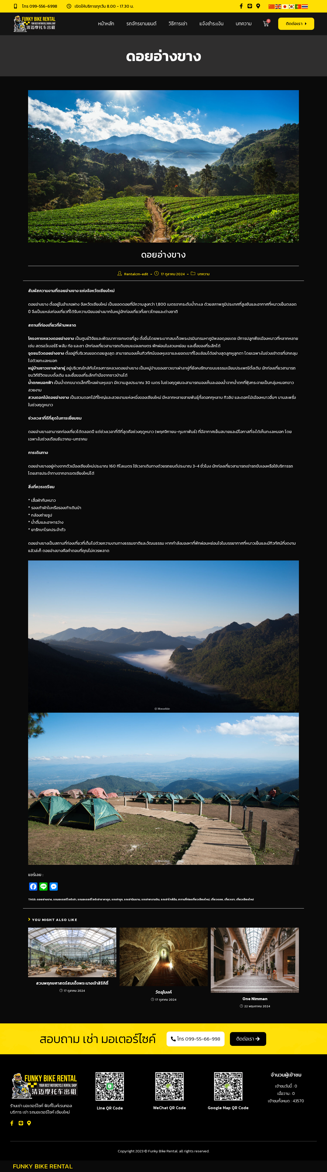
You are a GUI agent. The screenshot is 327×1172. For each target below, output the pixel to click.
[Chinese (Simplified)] (271, 6)
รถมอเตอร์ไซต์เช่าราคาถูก (93, 899)
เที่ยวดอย (217, 899)
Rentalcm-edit (136, 274)
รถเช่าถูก (117, 899)
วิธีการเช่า (178, 23)
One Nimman (254, 998)
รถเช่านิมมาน (132, 899)
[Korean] (291, 6)
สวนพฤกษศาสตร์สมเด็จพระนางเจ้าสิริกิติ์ (72, 983)
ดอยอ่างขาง (44, 899)
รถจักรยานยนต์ (141, 23)
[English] (278, 6)
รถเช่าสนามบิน (150, 899)
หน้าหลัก (106, 23)
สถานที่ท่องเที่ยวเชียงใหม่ (193, 899)
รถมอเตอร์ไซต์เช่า (64, 899)
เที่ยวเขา (229, 899)
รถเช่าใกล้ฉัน (169, 899)
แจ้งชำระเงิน (212, 23)
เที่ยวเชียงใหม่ (245, 899)
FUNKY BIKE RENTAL (43, 1166)
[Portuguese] (298, 6)
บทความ (244, 23)
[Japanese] (285, 6)
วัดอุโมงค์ (163, 992)
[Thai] (305, 6)
